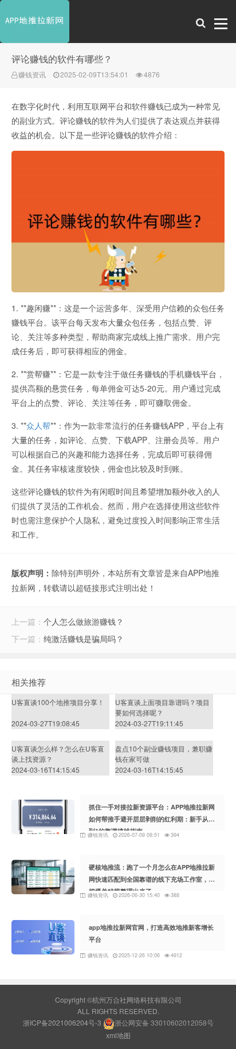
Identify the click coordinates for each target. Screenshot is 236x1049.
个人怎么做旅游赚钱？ (84, 621)
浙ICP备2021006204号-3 (62, 1022)
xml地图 (118, 1035)
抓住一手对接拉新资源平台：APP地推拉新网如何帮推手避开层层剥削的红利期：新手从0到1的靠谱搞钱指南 (152, 819)
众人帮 (38, 425)
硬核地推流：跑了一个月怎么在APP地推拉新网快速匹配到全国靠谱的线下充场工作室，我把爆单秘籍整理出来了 (152, 879)
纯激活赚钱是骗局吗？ (84, 638)
